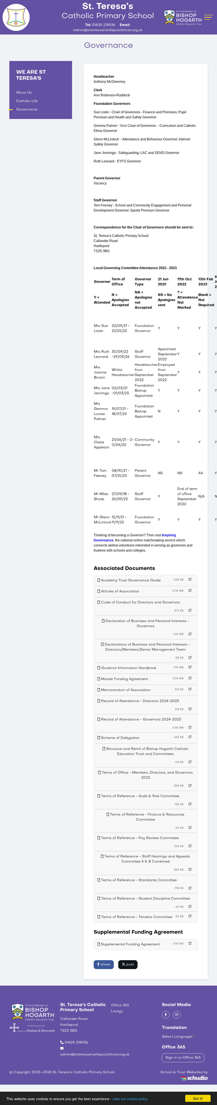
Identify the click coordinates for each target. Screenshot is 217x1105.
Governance (26, 109)
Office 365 (120, 1005)
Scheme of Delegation (119, 738)
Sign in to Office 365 (183, 1057)
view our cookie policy (130, 1098)
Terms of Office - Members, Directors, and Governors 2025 (147, 775)
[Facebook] (166, 1015)
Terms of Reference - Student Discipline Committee (145, 898)
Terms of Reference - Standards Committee (138, 880)
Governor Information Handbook (128, 668)
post (129, 964)
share (104, 964)
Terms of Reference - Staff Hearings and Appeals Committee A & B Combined (146, 859)
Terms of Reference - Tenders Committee (136, 917)
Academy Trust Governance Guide (130, 580)
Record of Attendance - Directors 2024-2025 (139, 701)
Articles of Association (119, 591)
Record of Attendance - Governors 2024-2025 (140, 719)
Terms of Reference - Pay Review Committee (139, 838)
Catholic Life (27, 101)
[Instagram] (177, 1015)
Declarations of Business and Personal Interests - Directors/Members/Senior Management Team (147, 647)
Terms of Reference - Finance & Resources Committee (146, 817)
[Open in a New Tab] (190, 580)
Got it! (198, 1098)
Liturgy (117, 1011)
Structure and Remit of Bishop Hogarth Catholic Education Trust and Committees (147, 751)
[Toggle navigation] (208, 17)
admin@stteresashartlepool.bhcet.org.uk (94, 1054)
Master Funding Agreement (124, 679)
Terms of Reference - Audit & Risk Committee (139, 796)
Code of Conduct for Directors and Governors (140, 602)
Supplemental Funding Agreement (130, 944)
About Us (24, 92)
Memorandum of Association (125, 690)
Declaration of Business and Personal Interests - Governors (146, 624)
